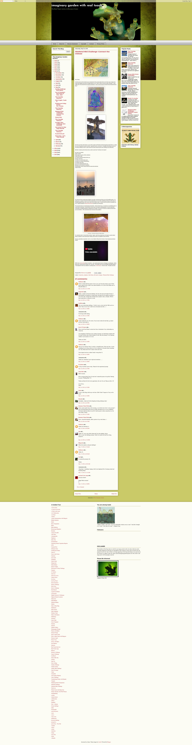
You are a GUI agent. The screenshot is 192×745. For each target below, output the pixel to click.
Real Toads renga (55, 648)
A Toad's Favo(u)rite (55, 509)
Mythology (53, 616)
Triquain (53, 681)
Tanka (52, 672)
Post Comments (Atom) (99, 497)
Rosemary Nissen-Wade (84, 406)
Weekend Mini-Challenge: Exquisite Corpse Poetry (133, 111)
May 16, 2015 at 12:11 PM (84, 288)
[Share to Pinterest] (100, 273)
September (59, 79)
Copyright (83, 43)
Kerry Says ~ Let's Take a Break (60, 136)
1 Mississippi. (98, 265)
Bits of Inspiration (55, 523)
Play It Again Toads (55, 634)
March (57, 141)
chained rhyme (54, 697)
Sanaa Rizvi (81, 371)
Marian (52, 604)
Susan (80, 390)
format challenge (54, 706)
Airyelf (99, 742)
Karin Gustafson (54, 582)
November (59, 75)
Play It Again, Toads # (60, 101)
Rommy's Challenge (55, 652)
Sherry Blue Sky (54, 657)
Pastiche (53, 623)
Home (54, 43)
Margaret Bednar (54, 602)
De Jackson (81, 364)
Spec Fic (53, 661)
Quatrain (53, 645)
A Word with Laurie (55, 511)
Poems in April (54, 638)
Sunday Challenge (55, 665)
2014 (55, 148)
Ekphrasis (53, 538)
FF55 (52, 545)
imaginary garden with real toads (76, 5)
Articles (53, 516)
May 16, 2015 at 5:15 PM (84, 387)
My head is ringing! (98, 275)
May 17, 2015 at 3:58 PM (84, 484)
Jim (79, 431)
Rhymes (53, 650)
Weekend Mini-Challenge (108, 275)
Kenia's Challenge (55, 584)
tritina (52, 736)
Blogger (109, 742)
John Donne (90, 275)
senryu (52, 727)
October (58, 77)
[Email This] (95, 273)
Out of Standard (54, 622)
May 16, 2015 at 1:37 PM (84, 300)
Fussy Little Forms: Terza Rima (133, 75)
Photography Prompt (55, 629)
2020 (55, 61)
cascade (53, 695)
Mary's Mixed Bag (55, 606)
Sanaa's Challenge (55, 654)
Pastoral (53, 625)
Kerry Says (53, 586)
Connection (81, 275)
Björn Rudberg (54, 527)
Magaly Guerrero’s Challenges (57, 595)
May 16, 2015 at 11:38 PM (84, 440)
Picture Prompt (54, 632)
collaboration (54, 699)
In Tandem (53, 572)
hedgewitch (81, 291)
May (57, 87)
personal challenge (55, 720)
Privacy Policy (100, 43)
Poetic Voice (54, 640)
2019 (55, 63)
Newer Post (78, 494)
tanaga (52, 732)
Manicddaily (82, 263)
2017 (55, 67)
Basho (52, 522)
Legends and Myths (55, 591)
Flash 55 (53, 552)
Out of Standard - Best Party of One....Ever (60, 94)
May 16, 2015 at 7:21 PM (84, 414)
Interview (53, 573)
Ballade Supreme (55, 520)
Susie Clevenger (54, 670)
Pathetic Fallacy (54, 627)
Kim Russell (54, 590)
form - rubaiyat (54, 704)
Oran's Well (53, 620)
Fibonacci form (54, 548)
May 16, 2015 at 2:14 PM (84, 341)
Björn (52, 525)
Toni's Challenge (54, 677)
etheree (52, 700)
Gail (79, 457)
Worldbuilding (54, 693)
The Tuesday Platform (59, 97)
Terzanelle (53, 673)
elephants (86, 275)
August (58, 81)
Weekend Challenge (55, 684)
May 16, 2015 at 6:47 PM (84, 403)
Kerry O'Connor (82, 327)
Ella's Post (53, 540)
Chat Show (53, 534)
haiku (52, 707)
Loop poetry (54, 593)
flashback (53, 702)
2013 (55, 150)
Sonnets (53, 659)
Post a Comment (80, 487)
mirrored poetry (54, 711)
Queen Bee (58, 117)
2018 (55, 65)
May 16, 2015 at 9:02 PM (84, 428)
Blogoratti (81, 443)
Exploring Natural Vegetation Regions (59, 543)
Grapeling (53, 559)
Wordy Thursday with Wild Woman (59, 691)
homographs (54, 709)
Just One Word (54, 581)
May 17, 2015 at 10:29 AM (84, 464)
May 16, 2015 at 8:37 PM (84, 421)
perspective (53, 722)
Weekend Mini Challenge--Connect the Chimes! (59, 113)
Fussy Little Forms (55, 554)
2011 (55, 154)
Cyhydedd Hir (54, 536)
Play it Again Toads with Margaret (58, 636)
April (57, 139)
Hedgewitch (53, 563)
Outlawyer (81, 281)
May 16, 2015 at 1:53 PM (84, 315)
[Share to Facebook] (99, 273)
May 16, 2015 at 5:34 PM (84, 396)
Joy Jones (53, 579)
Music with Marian (55, 615)
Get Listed (53, 557)
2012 (55, 152)
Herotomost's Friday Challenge (57, 568)
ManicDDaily (54, 600)
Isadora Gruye (54, 577)
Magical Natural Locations (57, 597)
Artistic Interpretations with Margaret (59, 518)
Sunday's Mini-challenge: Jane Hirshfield (60, 124)
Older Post (114, 494)
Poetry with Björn (55, 641)
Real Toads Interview (55, 647)
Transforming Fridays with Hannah (58, 679)
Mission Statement (72, 43)
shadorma (53, 731)
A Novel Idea (54, 507)
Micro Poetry (54, 609)
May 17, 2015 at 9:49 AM (84, 454)
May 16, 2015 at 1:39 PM (84, 308)
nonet (52, 713)
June (57, 85)
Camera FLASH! (55, 532)
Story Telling (54, 663)
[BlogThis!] (96, 273)
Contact (91, 43)
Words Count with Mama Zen (57, 690)
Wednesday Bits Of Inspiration (57, 682)
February (58, 143)
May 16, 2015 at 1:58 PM (84, 324)
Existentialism (54, 541)
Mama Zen (53, 598)
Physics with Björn (55, 631)
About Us (61, 43)
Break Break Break (89, 203)
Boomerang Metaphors (56, 529)
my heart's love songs (83, 475)
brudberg (81, 303)
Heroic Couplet (54, 566)
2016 (55, 69)
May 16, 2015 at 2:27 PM (84, 368)
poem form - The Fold (56, 724)
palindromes (54, 718)
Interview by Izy (54, 575)
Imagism (53, 570)
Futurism (53, 556)
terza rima (53, 734)
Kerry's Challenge (55, 588)
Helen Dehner (54, 565)
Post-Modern (54, 643)
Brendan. (53, 531)
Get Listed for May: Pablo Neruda (60, 127)
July (57, 83)
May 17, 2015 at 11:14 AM (84, 472)
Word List (53, 688)
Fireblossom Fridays (55, 550)
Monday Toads (54, 613)
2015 (55, 71)
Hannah (80, 399)
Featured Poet (54, 547)
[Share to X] (97, 273)
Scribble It (53, 656)
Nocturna (53, 618)
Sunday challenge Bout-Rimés (60, 89)
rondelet (53, 725)
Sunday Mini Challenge (56, 668)
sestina (52, 729)
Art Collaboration (55, 513)
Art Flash (53, 515)
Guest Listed (54, 561)
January (58, 146)
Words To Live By (133, 98)
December (59, 73)
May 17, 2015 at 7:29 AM (84, 447)
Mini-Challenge (54, 611)
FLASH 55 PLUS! (59, 133)
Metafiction (53, 607)
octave (52, 715)
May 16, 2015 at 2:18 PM (84, 354)
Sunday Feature (54, 666)
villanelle (53, 738)
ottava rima (53, 716)
